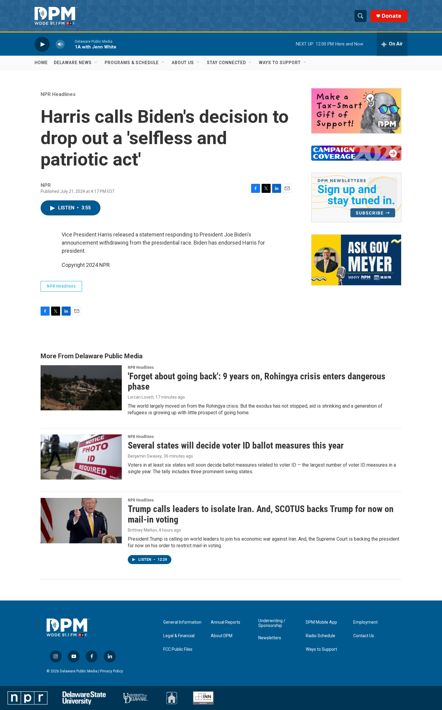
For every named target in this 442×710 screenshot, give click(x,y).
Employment (365, 622)
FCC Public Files (177, 649)
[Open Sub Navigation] (96, 62)
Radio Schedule (320, 636)
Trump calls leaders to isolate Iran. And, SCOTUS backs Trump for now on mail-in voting (261, 514)
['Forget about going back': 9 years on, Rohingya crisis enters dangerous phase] (81, 387)
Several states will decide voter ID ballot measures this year (236, 445)
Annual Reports (225, 622)
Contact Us (363, 636)
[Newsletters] (356, 197)
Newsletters (269, 638)
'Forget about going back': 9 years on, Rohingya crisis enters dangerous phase (256, 381)
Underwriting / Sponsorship (271, 623)
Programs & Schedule (132, 62)
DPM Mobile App (321, 622)
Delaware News (73, 62)
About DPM (221, 636)
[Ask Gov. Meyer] (356, 260)
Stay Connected (226, 62)
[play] (42, 44)
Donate (391, 16)
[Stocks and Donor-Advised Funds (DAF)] (356, 110)
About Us (183, 62)
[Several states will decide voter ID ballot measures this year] (81, 457)
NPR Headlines (58, 94)
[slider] (70, 44)
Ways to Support (280, 62)
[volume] (60, 44)
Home (41, 62)
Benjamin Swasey (145, 456)
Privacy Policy (111, 671)
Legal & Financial (179, 636)
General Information (182, 622)
